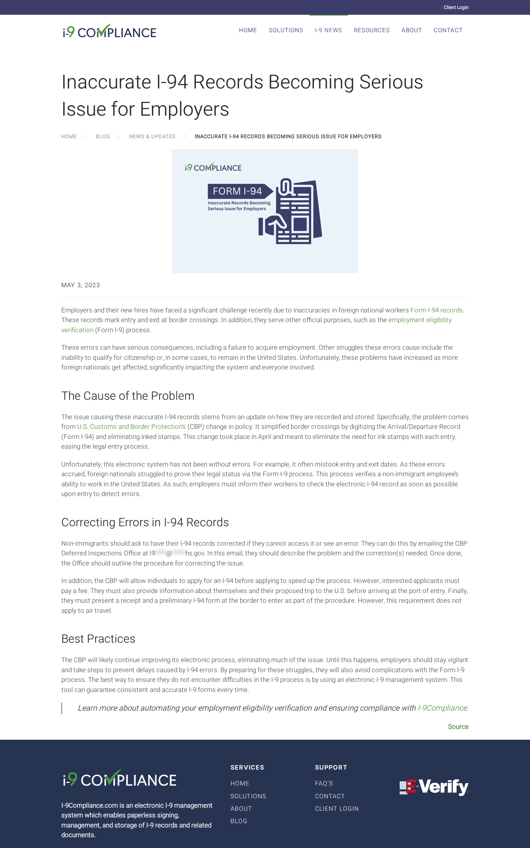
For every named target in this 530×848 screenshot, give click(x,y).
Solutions (286, 30)
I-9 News (328, 30)
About (412, 30)
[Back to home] (109, 30)
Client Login (456, 7)
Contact (448, 30)
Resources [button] (372, 30)
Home (248, 30)
